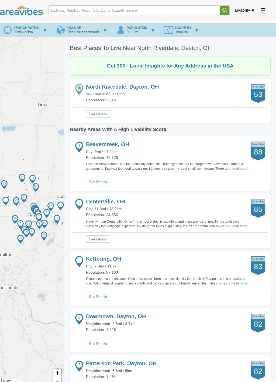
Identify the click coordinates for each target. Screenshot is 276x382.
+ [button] (57, 373)
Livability (242, 10)
